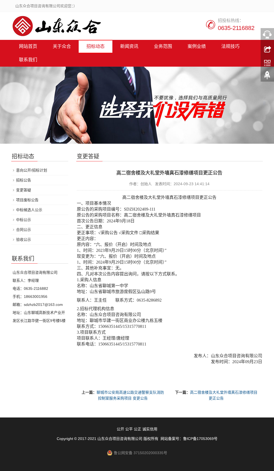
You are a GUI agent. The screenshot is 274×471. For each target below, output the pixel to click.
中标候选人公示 (29, 210)
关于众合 (62, 46)
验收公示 (23, 239)
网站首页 (28, 46)
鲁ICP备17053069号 (200, 438)
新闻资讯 (129, 46)
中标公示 (23, 220)
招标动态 (95, 46)
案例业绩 (197, 46)
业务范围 (163, 46)
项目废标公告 (27, 200)
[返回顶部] (267, 76)
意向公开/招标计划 (31, 170)
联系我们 (28, 59)
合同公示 (23, 229)
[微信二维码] (267, 62)
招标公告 (23, 180)
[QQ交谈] (267, 34)
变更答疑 (23, 190)
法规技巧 (230, 46)
